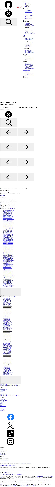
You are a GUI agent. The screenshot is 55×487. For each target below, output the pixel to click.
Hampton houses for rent (7, 327)
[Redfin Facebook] (11, 420)
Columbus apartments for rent (8, 227)
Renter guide (27, 27)
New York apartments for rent (8, 258)
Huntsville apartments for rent (8, 239)
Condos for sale (27, 4)
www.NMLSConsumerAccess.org (42, 476)
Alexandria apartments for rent (8, 211)
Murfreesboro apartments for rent (8, 256)
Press (1, 403)
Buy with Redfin (28, 10)
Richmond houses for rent (7, 355)
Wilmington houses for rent (7, 374)
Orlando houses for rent (7, 348)
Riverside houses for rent (7, 356)
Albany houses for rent (6, 299)
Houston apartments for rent (7, 238)
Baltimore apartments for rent (7, 217)
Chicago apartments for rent (7, 223)
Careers (1, 391)
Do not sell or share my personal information (8, 465)
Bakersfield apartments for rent (8, 216)
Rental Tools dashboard (29, 31)
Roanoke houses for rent (7, 357)
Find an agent (27, 46)
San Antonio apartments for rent (8, 276)
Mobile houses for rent (6, 344)
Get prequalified (27, 56)
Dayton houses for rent (6, 315)
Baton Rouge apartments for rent (8, 219)
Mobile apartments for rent (7, 255)
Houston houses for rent (7, 329)
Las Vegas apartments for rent (8, 245)
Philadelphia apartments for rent (8, 264)
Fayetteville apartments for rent (8, 234)
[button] (11, 4)
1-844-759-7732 (43, 482)
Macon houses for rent (6, 340)
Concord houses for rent (7, 313)
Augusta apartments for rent (7, 214)
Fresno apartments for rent (7, 236)
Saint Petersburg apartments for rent (9, 275)
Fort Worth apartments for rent (8, 235)
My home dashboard (28, 39)
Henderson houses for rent (7, 328)
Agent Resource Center (29, 74)
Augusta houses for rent (7, 303)
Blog (1, 405)
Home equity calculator (29, 65)
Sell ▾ (24, 35)
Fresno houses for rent (6, 323)
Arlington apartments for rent (7, 212)
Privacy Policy (28, 463)
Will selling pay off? (28, 51)
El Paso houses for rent (6, 319)
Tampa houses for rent (6, 365)
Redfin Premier (27, 11)
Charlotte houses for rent (7, 307)
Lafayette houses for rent (7, 335)
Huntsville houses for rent (7, 330)
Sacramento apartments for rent (8, 273)
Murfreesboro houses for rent (7, 346)
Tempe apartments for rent (7, 282)
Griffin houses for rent (6, 326)
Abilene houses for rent (6, 298)
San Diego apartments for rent (8, 277)
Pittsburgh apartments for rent (8, 266)
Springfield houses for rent (7, 363)
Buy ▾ (24, 0)
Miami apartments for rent (7, 252)
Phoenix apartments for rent (7, 265)
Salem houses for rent (6, 359)
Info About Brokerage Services (8, 474)
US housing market (28, 18)
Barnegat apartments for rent (7, 218)
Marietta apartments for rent (7, 248)
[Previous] (8, 132)
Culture (1, 402)
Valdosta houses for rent (7, 369)
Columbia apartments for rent (7, 226)
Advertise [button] (2, 411)
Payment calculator (28, 63)
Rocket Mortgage (3, 454)
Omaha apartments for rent (7, 261)
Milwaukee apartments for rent (8, 253)
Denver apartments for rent (7, 231)
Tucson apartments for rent (7, 283)
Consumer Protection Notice (19, 474)
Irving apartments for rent (7, 241)
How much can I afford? (29, 64)
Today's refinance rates (29, 58)
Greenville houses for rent (7, 325)
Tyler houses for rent (6, 368)
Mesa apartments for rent (7, 251)
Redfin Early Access (28, 12)
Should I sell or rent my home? (30, 33)
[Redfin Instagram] (11, 445)
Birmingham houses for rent (7, 306)
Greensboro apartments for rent (8, 237)
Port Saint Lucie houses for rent (8, 351)
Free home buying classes (29, 17)
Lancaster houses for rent (7, 337)
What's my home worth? (29, 38)
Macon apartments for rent (7, 247)
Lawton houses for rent (6, 339)
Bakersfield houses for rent (7, 305)
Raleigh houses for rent (6, 353)
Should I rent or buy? (28, 26)
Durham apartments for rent (7, 233)
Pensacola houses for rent (7, 349)
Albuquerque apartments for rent (8, 210)
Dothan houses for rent (6, 318)
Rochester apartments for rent (8, 272)
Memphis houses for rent (7, 342)
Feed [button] (23, 76)
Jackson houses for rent (6, 332)
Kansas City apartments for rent (8, 243)
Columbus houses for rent (7, 311)
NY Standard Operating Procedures (30, 470)
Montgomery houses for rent (7, 345)
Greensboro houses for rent (7, 324)
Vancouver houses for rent (7, 370)
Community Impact (3, 400)
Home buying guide (28, 16)
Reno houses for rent (6, 354)
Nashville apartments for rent (7, 257)
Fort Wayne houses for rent (7, 322)
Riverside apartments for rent (7, 271)
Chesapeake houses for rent (7, 308)
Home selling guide (28, 50)
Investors (1, 404)
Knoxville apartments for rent (8, 244)
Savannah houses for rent (7, 361)
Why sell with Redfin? (29, 42)
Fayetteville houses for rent (7, 321)
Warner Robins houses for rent (8, 372)
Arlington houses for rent (7, 301)
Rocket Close (2, 453)
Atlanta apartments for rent (7, 213)
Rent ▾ (24, 20)
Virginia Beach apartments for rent (8, 285)
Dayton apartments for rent (7, 230)
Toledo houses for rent (6, 366)
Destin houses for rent (6, 317)
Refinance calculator (28, 66)
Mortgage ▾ (25, 54)
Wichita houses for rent (6, 373)
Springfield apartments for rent (8, 280)
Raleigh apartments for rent (7, 269)
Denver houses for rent (6, 316)
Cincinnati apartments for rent (8, 224)
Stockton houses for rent (7, 364)
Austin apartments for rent (7, 215)
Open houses (27, 6)
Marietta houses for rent (7, 341)
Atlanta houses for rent (6, 302)
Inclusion (2, 401)
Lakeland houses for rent (7, 336)
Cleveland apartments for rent (8, 225)
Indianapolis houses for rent (7, 331)
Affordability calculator (29, 15)
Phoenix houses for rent (7, 350)
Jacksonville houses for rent (7, 333)
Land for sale (27, 5)
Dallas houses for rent (6, 314)
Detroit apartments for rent (7, 232)
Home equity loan (28, 59)
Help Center (2, 410)
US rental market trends (29, 32)
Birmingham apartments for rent (8, 220)
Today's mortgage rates (29, 57)
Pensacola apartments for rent (8, 263)
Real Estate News (3, 406)
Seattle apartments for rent (7, 279)
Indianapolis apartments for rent (8, 240)
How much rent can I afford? (30, 25)
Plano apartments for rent (7, 267)
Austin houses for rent (6, 304)
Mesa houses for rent (6, 343)
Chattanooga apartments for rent (8, 222)
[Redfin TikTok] (11, 437)
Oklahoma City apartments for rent (8, 260)
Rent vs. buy (27, 67)
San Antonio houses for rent (7, 360)
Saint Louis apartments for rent (8, 274)
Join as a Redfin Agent (29, 72)
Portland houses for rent (7, 352)
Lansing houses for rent (7, 338)
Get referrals (2, 390)
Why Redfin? (2, 399)
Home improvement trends (29, 52)
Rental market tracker (28, 24)
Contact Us (2, 409)
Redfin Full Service (28, 45)
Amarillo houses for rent (7, 300)
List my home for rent (28, 30)
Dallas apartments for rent (7, 229)
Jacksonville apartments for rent (8, 242)
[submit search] (8, 22)
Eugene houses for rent (6, 320)
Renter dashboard (28, 23)
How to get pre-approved (29, 68)
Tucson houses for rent (6, 367)
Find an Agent (27, 71)
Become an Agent (3, 389)
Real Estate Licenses (8, 472)
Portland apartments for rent (7, 268)
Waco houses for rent (6, 371)
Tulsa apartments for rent (7, 284)
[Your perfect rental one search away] (27, 89)
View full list (12, 208)
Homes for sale (27, 3)
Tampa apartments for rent (7, 281)
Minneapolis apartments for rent (8, 254)
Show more (2, 295)
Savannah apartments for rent (7, 278)
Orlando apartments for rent (7, 262)
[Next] (25, 132)
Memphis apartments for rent (7, 250)
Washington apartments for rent (8, 286)
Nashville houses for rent (7, 347)
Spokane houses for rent (7, 362)
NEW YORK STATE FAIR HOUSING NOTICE (29, 485)
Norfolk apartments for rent (7, 259)
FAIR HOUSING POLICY (12, 485)
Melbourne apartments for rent (8, 249)
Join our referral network (29, 73)
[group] (27, 139)
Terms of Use (22, 463)
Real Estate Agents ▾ (26, 70)
